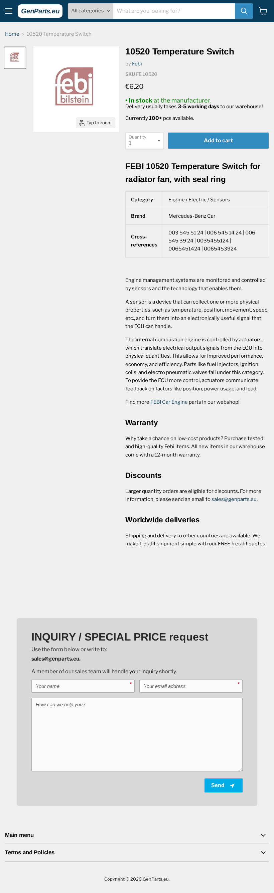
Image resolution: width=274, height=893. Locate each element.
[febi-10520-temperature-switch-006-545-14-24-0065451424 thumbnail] (15, 57)
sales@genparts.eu (234, 499)
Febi (137, 64)
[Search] (244, 11)
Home (12, 34)
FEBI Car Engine (169, 402)
